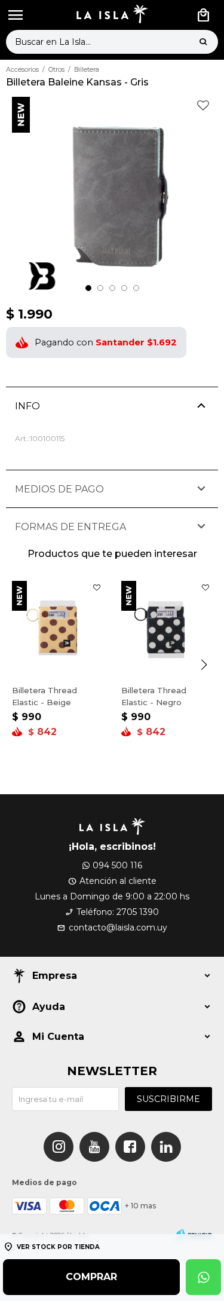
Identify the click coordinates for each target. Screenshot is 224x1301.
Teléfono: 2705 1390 (117, 912)
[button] (203, 42)
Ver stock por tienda (58, 1247)
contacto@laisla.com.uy (118, 927)
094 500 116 (117, 865)
